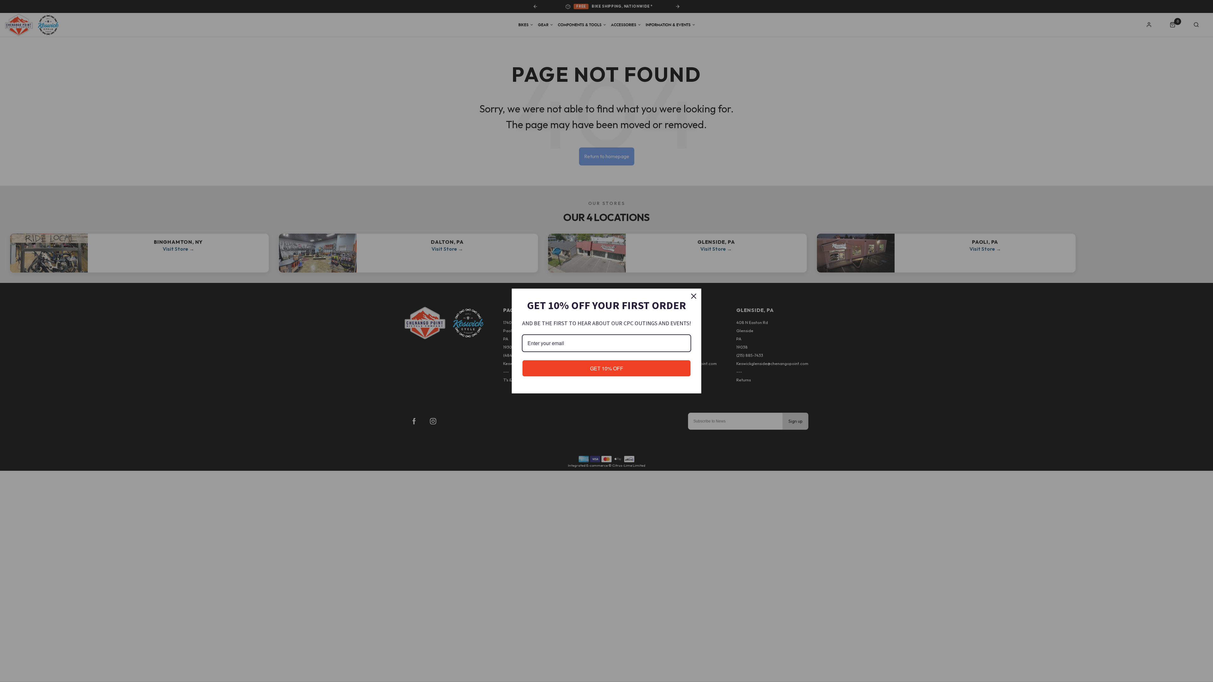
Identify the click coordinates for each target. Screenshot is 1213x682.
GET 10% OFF (606, 368)
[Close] (693, 296)
